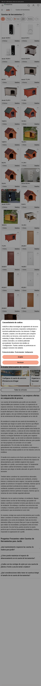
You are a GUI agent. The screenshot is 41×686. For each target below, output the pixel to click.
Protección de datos (8, 352)
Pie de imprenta (19, 352)
